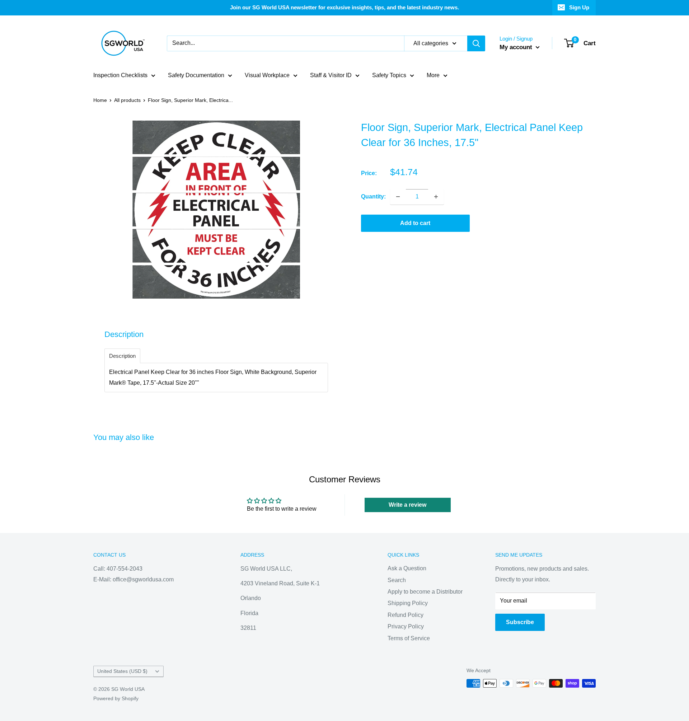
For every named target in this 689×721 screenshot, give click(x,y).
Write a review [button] (407, 505)
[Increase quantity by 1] (436, 196)
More (433, 75)
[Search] (476, 43)
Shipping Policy (408, 603)
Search (397, 580)
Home (100, 100)
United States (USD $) (122, 671)
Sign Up (579, 7)
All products (127, 100)
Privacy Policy (406, 626)
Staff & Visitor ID (331, 75)
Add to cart (415, 223)
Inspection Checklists (120, 75)
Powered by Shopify (116, 698)
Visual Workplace (267, 75)
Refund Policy (405, 615)
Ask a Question (407, 568)
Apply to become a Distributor (425, 592)
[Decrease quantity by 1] (398, 196)
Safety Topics (389, 75)
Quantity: (373, 196)
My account (517, 47)
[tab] (122, 355)
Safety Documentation (196, 75)
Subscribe (520, 622)
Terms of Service (409, 638)
